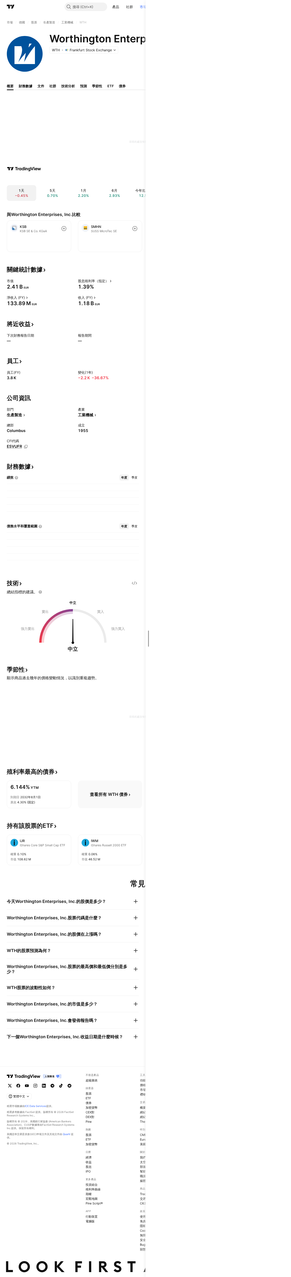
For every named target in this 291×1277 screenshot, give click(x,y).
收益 (89, 1162)
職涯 (143, 1176)
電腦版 (90, 1221)
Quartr (66, 1134)
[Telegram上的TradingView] (52, 1086)
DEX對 (90, 1117)
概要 (143, 1107)
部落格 (144, 1166)
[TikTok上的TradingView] (61, 1086)
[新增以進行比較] (64, 228)
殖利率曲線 (93, 1189)
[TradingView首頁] (10, 7)
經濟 (89, 1157)
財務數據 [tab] (25, 86)
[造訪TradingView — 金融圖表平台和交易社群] (24, 169)
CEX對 (90, 1112)
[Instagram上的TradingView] (35, 1086)
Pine (89, 1121)
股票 (89, 1093)
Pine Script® (94, 1203)
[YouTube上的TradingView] (27, 1086)
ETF (88, 1098)
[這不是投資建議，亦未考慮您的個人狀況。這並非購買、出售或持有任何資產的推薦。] (40, 592)
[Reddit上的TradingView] (69, 1086)
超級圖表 (92, 1080)
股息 (89, 1166)
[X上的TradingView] (10, 1086)
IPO (88, 1171)
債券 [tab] (122, 86)
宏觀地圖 (92, 1198)
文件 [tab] (40, 86)
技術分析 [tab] (68, 86)
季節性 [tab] (97, 86)
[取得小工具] (134, 583)
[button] (122, 7)
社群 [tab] (52, 86)
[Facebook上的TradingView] (18, 1086)
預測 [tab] (83, 86)
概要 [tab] (10, 86)
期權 (89, 1194)
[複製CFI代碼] (26, 447)
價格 (143, 1085)
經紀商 (144, 1112)
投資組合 (92, 1184)
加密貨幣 (92, 1107)
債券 (89, 1103)
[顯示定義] (16, 281)
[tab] (124, 477)
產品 (115, 7)
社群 (129, 7)
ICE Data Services (35, 1106)
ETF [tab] (110, 86)
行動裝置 (92, 1216)
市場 (143, 7)
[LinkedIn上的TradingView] (44, 1086)
